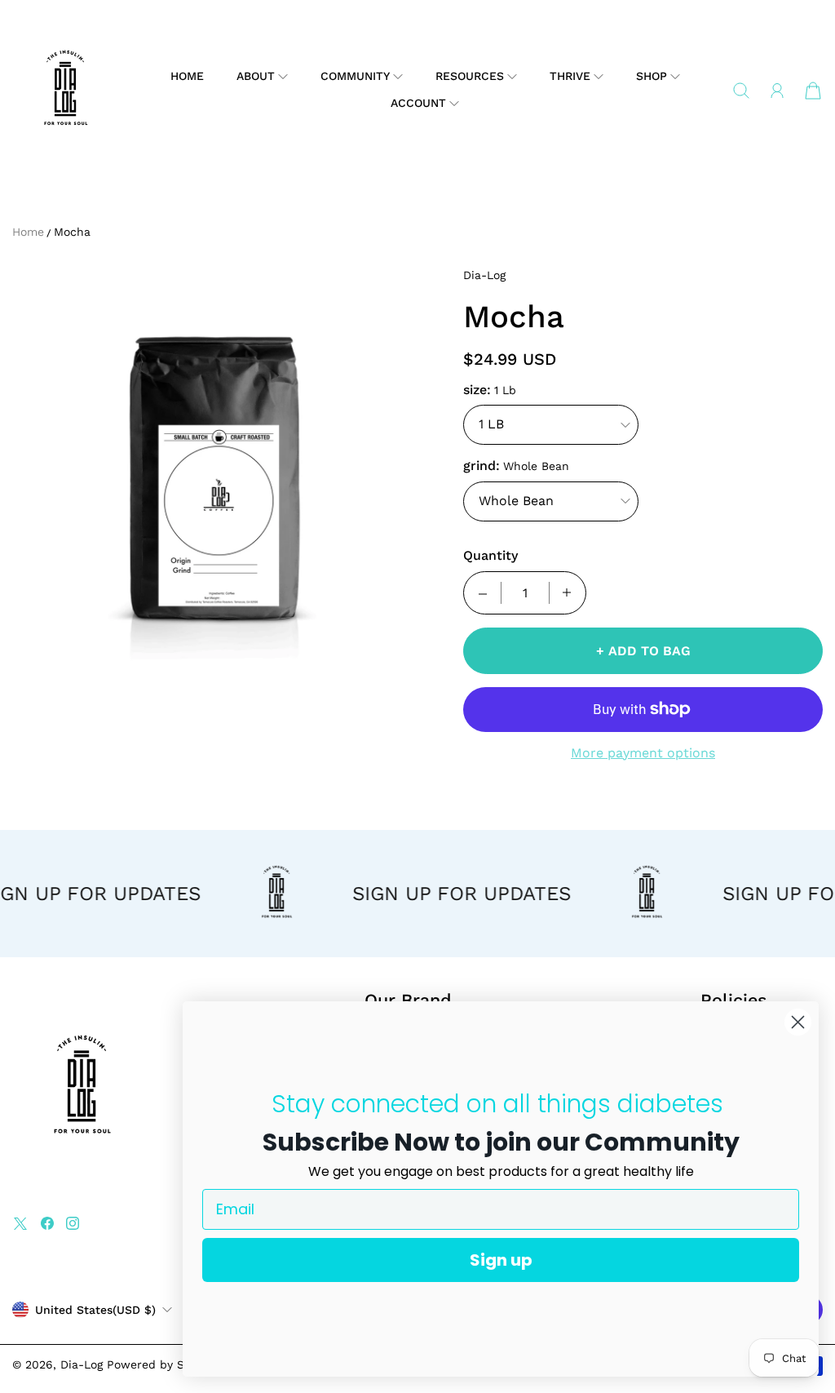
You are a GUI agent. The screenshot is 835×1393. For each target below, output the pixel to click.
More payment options (643, 753)
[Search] (741, 90)
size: (477, 389)
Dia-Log (81, 1364)
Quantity (490, 555)
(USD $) (95, 1309)
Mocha (72, 231)
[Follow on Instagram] (72, 1223)
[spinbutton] (525, 593)
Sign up (501, 1260)
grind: (481, 465)
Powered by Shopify (163, 1364)
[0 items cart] (813, 90)
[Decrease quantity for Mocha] (483, 593)
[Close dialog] (798, 1022)
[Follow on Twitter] (20, 1223)
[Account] (777, 90)
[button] (262, 76)
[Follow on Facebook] (47, 1223)
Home (187, 75)
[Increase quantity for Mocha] (567, 593)
